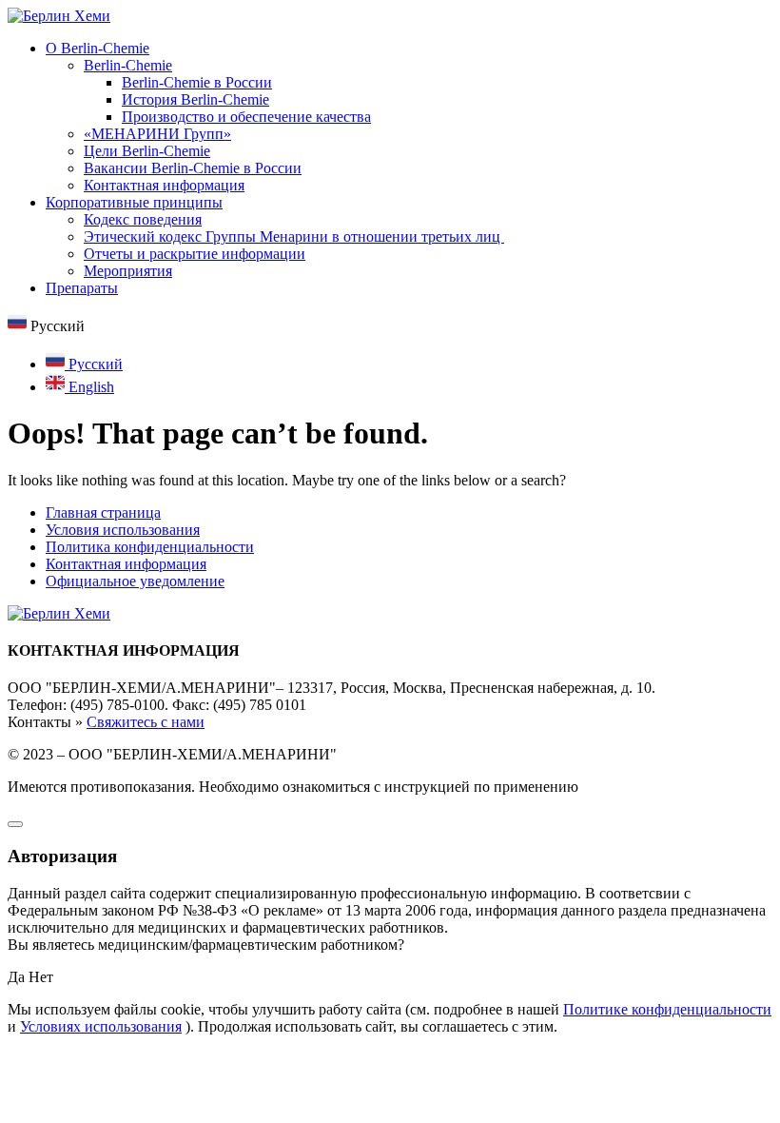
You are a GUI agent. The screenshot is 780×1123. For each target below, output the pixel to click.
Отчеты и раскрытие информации (194, 254)
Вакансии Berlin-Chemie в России (193, 168)
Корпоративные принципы (134, 202)
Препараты (82, 288)
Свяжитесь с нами (146, 722)
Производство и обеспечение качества (246, 116)
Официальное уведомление (135, 581)
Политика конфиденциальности (150, 547)
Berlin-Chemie (128, 65)
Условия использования (123, 530)
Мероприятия (128, 271)
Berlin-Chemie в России (197, 82)
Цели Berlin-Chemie (147, 151)
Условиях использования (101, 1026)
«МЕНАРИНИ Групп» (157, 134)
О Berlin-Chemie (97, 48)
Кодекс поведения (143, 219)
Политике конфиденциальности (667, 1009)
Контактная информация (164, 185)
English (89, 387)
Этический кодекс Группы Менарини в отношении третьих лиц (294, 236)
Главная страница (103, 512)
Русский (94, 364)
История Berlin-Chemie (195, 99)
